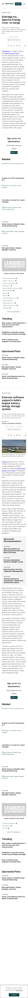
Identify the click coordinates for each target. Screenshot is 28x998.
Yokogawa (5, 308)
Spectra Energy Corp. (12, 53)
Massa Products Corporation (11, 288)
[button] (3, 4)
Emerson (5, 462)
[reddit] (17, 45)
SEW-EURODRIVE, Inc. (9, 298)
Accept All (14, 994)
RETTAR (4, 295)
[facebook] (8, 45)
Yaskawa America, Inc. (9, 305)
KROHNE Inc (6, 286)
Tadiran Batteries (7, 300)
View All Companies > (14, 311)
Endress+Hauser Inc (8, 281)
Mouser (4, 293)
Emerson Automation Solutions (11, 423)
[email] (19, 45)
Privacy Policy (19, 990)
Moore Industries (7, 290)
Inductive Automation (8, 283)
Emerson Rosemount (8, 278)
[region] (14, 991)
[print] (25, 45)
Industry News (6, 12)
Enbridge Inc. (6, 51)
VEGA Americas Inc (8, 303)
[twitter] (14, 45)
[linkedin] (11, 45)
